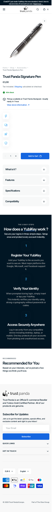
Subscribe (25, 439)
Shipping (18, 86)
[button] (4, 9)
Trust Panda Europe (16, 505)
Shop (12, 68)
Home (5, 68)
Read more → (38, 4)
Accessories (21, 68)
